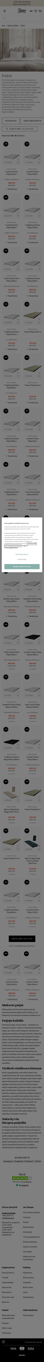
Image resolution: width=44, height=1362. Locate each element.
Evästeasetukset (22, 554)
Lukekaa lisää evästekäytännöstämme (20, 545)
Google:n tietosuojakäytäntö (16, 547)
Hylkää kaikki (22, 559)
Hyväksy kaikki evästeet (22, 567)
